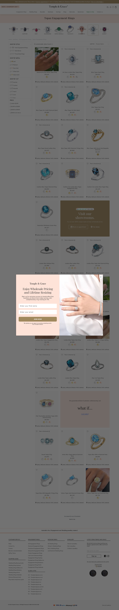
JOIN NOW (38, 319)
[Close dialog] (100, 276)
